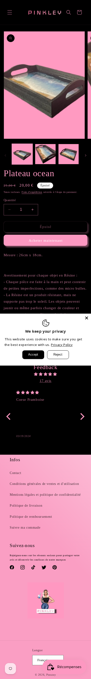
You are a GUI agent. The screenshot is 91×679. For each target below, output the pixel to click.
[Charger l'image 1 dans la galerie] (22, 154)
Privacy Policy (62, 345)
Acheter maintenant (46, 240)
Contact (15, 473)
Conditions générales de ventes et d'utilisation (44, 484)
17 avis (45, 381)
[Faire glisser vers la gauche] (5, 155)
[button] (9, 12)
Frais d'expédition (32, 192)
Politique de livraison (26, 505)
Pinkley (51, 674)
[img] (45, 374)
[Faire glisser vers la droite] (85, 155)
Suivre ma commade (25, 527)
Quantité (10, 200)
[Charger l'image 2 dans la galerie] (45, 154)
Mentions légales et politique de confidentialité (45, 494)
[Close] (86, 317)
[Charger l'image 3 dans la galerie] (68, 154)
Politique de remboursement (31, 516)
